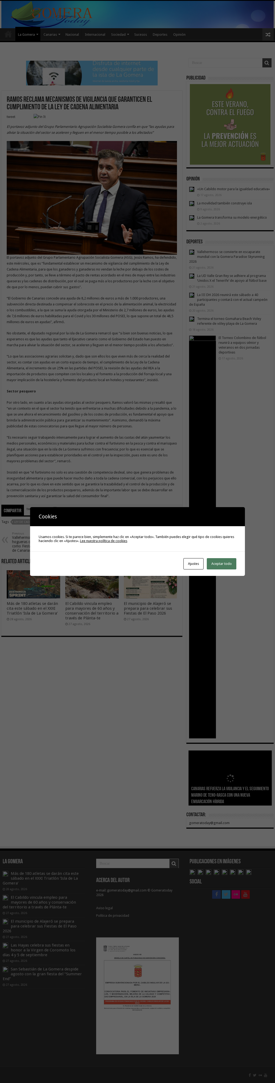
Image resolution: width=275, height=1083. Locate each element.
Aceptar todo (221, 564)
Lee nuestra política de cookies (103, 541)
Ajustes (193, 564)
